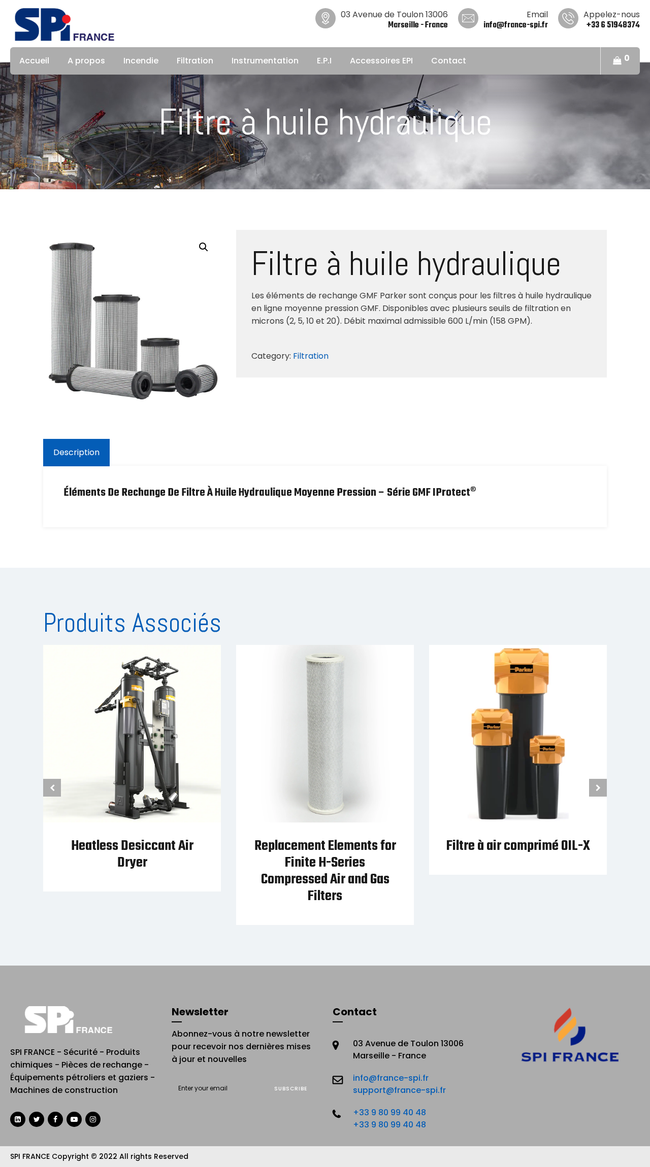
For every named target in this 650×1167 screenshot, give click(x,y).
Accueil (34, 60)
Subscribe (290, 1088)
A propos (86, 60)
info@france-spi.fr (391, 1078)
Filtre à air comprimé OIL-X (518, 846)
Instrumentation (265, 60)
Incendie (140, 60)
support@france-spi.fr (399, 1090)
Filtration (195, 60)
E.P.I (324, 60)
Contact (448, 60)
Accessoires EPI (381, 60)
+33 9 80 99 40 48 (389, 1112)
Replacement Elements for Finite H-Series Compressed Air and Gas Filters (325, 871)
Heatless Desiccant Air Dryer (132, 854)
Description (76, 452)
